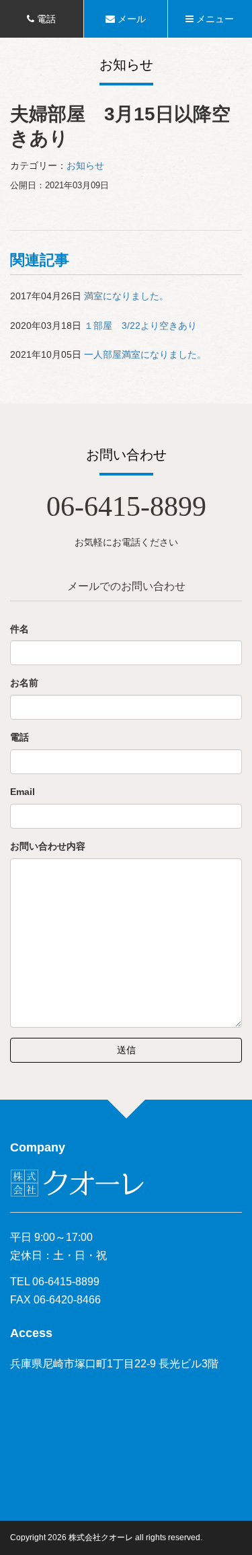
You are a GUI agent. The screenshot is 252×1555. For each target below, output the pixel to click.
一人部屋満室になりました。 (145, 354)
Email (22, 791)
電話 (45, 18)
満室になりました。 (126, 296)
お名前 (24, 682)
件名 (19, 628)
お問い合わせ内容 (47, 846)
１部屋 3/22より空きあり (140, 325)
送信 (126, 1050)
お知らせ (85, 165)
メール (130, 18)
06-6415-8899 (126, 506)
